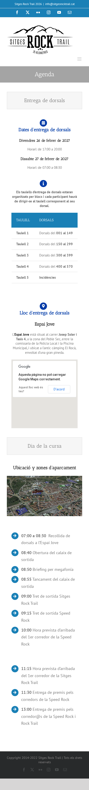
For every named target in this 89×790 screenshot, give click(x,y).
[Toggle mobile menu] (79, 59)
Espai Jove (21, 334)
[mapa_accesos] (44, 477)
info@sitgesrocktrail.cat (60, 4)
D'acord (59, 389)
